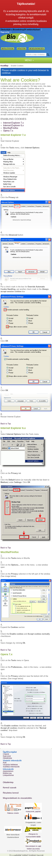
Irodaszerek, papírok (33, 811)
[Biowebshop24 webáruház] (17, 38)
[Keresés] (48, 54)
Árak (4, 763)
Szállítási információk (11, 767)
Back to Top (6, 424)
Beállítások (7, 49)
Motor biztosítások (12, 834)
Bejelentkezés (36, 49)
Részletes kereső (11, 793)
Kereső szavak (9, 787)
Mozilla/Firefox (10, 128)
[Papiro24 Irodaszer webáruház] (33, 806)
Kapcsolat (5, 32)
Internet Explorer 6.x (13, 125)
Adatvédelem (8, 771)
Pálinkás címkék (13, 813)
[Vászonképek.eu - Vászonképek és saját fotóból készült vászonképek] (33, 841)
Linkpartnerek (8, 775)
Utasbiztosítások (13, 837)
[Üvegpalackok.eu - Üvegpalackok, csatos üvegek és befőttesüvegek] (33, 817)
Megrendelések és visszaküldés (17, 798)
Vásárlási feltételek (10, 765)
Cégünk (6, 754)
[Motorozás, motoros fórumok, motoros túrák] (13, 829)
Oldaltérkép (7, 758)
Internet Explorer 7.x (13, 123)
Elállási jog (7, 773)
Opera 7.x (8, 130)
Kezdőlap (4, 66)
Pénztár (21, 49)
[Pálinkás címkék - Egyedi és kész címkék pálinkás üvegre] (13, 807)
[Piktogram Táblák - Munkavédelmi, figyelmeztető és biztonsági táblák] (33, 829)
